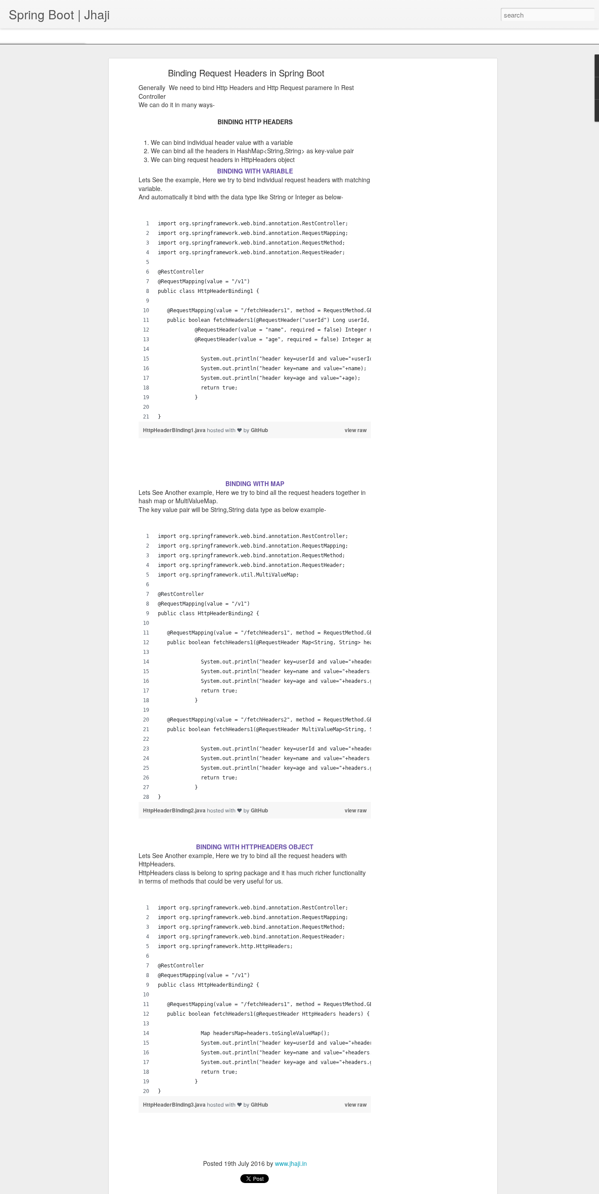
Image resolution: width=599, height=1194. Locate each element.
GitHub (259, 430)
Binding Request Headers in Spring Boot (246, 72)
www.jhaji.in (291, 1163)
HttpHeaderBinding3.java (175, 1104)
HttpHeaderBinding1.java (175, 430)
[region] (255, 320)
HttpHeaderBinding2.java (175, 810)
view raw (356, 430)
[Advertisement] (419, 209)
